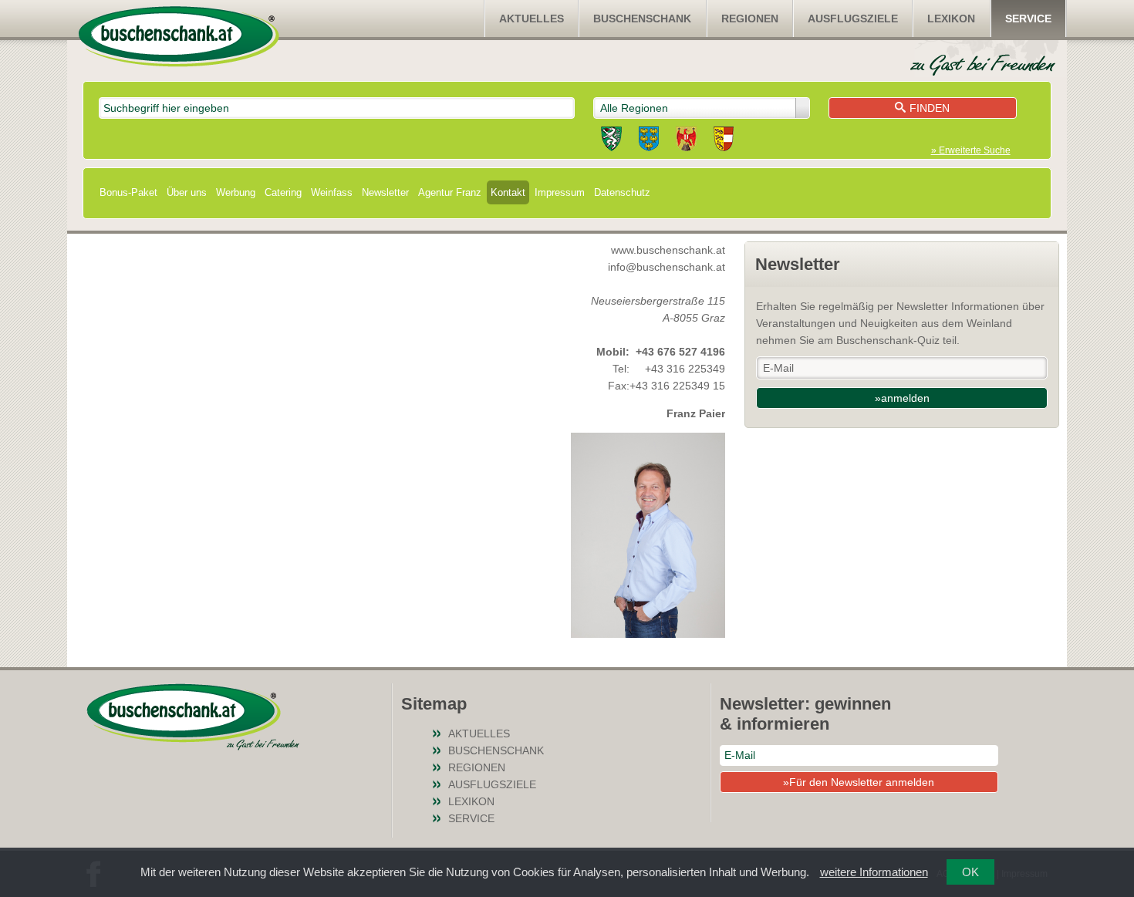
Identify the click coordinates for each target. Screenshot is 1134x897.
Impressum (560, 192)
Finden (930, 108)
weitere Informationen (874, 871)
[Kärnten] (724, 141)
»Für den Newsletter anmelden (858, 782)
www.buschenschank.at (668, 250)
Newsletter (385, 192)
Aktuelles (531, 18)
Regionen (749, 18)
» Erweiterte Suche (971, 150)
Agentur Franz (449, 192)
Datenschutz (622, 192)
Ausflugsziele (853, 18)
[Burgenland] (686, 141)
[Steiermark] (611, 141)
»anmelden (902, 398)
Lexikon (951, 18)
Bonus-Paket (128, 192)
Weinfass (332, 192)
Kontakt (508, 192)
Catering (283, 192)
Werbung (235, 192)
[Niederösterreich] (649, 141)
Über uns (187, 192)
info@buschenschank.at (666, 267)
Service (1028, 18)
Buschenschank (642, 18)
